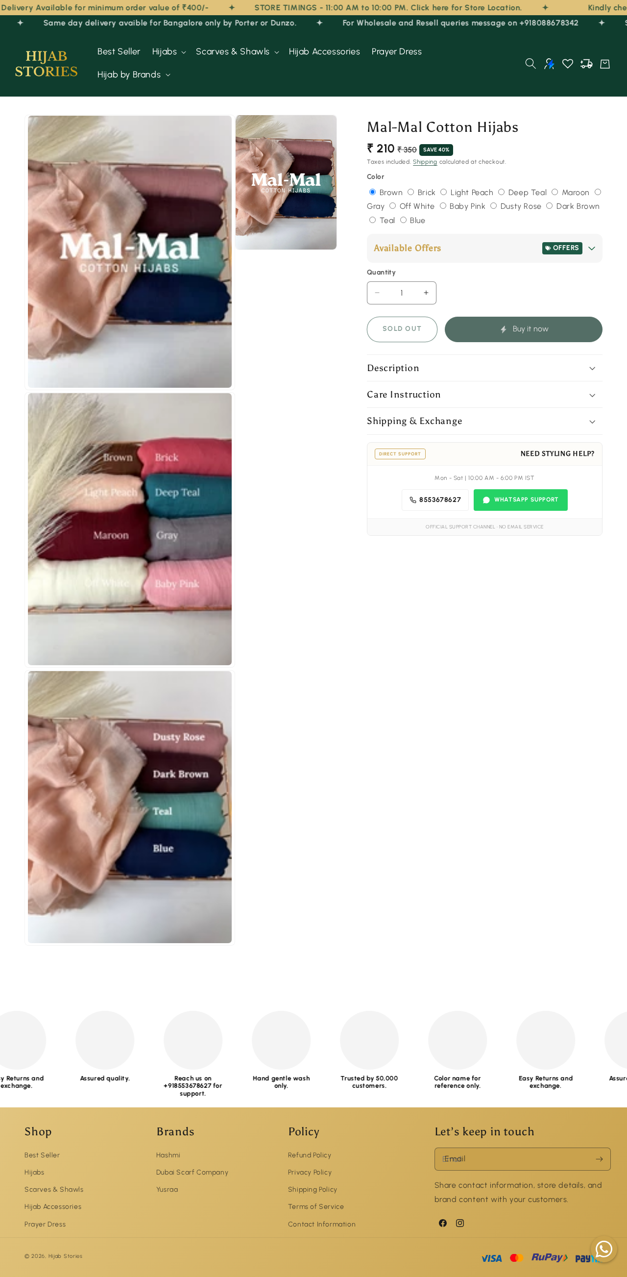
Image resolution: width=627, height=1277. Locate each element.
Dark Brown (578, 206)
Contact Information (322, 1224)
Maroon (577, 192)
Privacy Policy (310, 1172)
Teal (389, 220)
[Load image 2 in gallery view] (129, 530)
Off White (418, 206)
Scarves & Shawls (54, 1189)
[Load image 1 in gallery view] (129, 252)
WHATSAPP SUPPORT (526, 499)
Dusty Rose (522, 206)
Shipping (425, 161)
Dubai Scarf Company (192, 1172)
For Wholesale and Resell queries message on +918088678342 (425, 22)
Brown (393, 192)
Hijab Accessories (52, 1206)
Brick (428, 192)
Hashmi (168, 1155)
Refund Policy (310, 1155)
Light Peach (473, 192)
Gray (377, 206)
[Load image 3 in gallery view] (129, 808)
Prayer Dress (45, 1224)
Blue (417, 220)
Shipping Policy (313, 1189)
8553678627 (440, 500)
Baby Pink (469, 206)
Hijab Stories (65, 1256)
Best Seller (42, 1155)
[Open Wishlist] (567, 64)
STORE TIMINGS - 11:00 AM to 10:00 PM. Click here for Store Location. (329, 7)
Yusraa (167, 1189)
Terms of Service (316, 1206)
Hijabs (34, 1172)
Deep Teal (528, 192)
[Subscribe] (599, 1159)
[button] (168, 51)
